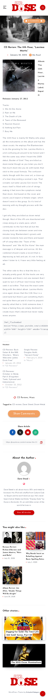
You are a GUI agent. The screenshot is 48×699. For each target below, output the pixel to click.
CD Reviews (22, 398)
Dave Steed (28, 404)
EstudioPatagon (32, 692)
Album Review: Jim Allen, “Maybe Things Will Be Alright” (12, 591)
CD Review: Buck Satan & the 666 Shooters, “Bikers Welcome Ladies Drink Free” (11, 355)
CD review (17, 404)
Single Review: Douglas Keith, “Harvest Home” (31, 352)
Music (32, 398)
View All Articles (24, 512)
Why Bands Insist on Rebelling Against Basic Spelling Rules (35, 556)
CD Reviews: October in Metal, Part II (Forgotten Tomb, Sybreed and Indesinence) (12, 376)
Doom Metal (39, 404)
